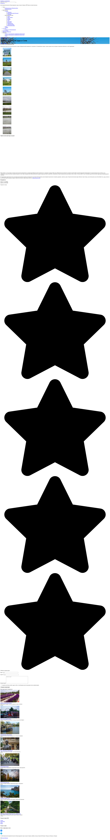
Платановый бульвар (4, 766)
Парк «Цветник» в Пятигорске (6, 750)
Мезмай (8, 19)
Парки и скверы (3, 43)
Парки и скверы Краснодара (6, 703)
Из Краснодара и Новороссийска (11, 8)
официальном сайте (36, 177)
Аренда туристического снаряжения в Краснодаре (15, 33)
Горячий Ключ (10, 23)
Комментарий (3, 683)
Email (1, 674)
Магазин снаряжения (7, 31)
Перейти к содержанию (5, 0)
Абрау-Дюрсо (10, 17)
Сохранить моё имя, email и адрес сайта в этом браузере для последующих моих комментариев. (20, 685)
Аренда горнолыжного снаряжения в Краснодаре (14, 34)
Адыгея (6, 11)
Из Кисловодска (8, 9)
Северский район (10, 24)
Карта (6, 35)
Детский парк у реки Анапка (6, 734)
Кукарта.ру (2, 3)
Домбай (6, 27)
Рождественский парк (4, 782)
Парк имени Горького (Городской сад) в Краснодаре (10, 813)
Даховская (9, 12)
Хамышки (9, 14)
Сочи (8, 20)
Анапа (8, 16)
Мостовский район (11, 25)
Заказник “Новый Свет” (5, 798)
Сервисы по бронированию (10, 29)
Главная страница (3, 37)
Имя (1, 672)
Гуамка (8, 18)
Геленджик (9, 21)
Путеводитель (5, 30)
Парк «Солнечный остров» (5, 718)
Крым (6, 26)
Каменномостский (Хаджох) (12, 13)
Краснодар (9, 22)
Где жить (4, 28)
